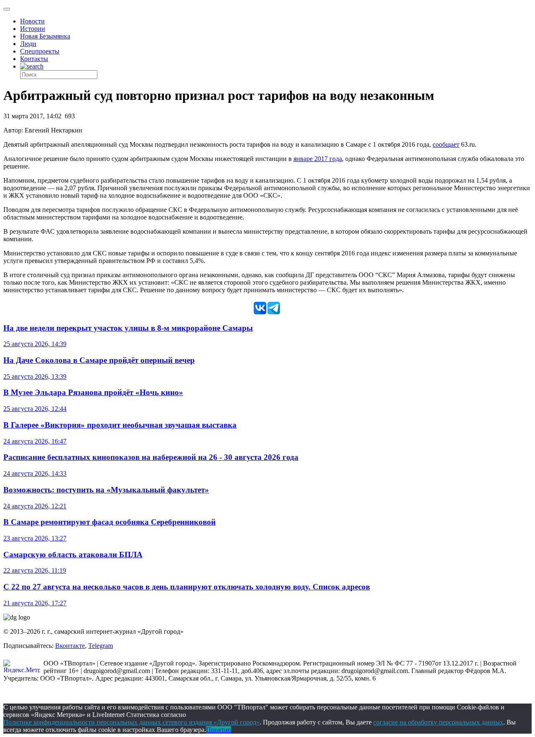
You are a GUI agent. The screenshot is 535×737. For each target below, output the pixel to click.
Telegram (100, 645)
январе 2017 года (317, 158)
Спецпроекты (39, 51)
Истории (32, 28)
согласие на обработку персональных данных (438, 722)
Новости (32, 21)
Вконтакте (70, 645)
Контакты (34, 58)
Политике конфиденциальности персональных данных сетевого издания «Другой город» (131, 722)
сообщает (446, 144)
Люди (28, 43)
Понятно (218, 729)
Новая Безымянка (45, 36)
